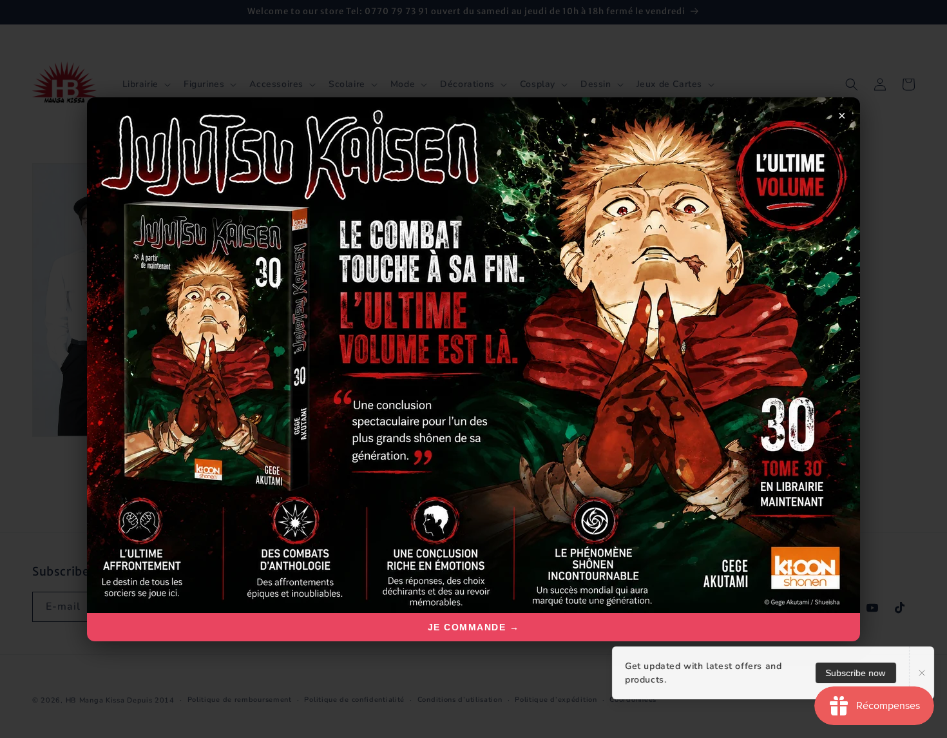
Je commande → (474, 627)
